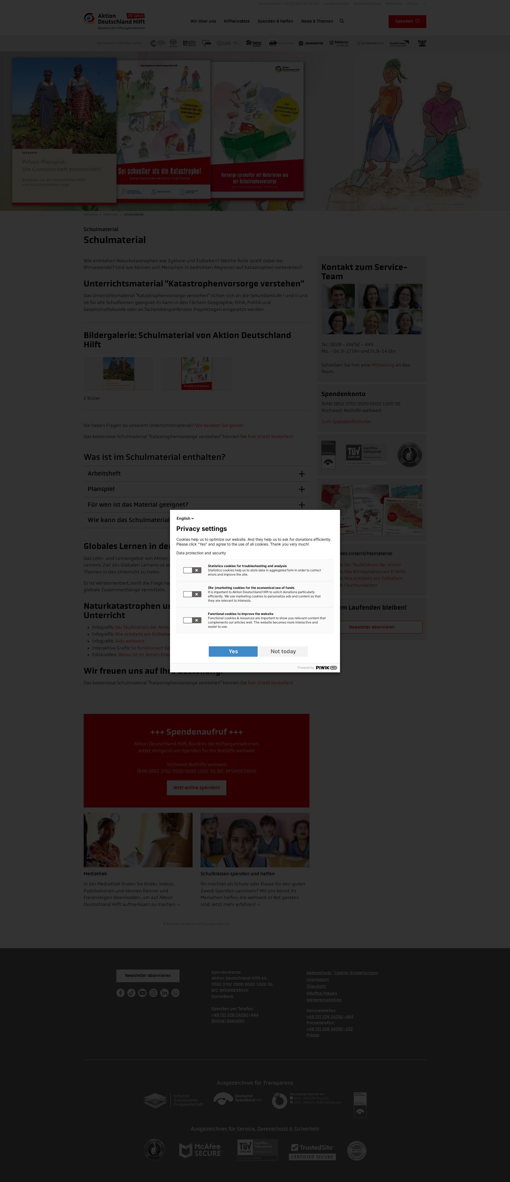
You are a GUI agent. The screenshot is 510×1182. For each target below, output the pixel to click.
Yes (233, 651)
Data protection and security (201, 553)
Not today (283, 651)
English (183, 518)
